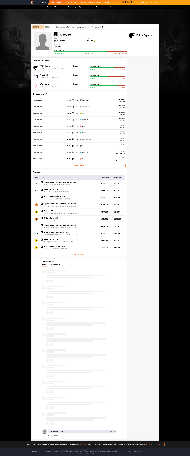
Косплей (90, 7)
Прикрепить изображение (110, 431)
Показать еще (79, 165)
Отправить (114, 431)
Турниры (82, 2)
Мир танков (62, 7)
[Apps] (138, 2)
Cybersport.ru (81, 453)
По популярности (55, 265)
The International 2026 (60, 2)
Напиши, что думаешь (57, 431)
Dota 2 (49, 7)
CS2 (55, 7)
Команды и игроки (95, 2)
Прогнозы (82, 7)
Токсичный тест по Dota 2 (103, 7)
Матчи (73, 2)
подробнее (83, 444)
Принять (160, 444)
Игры (107, 2)
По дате (44, 265)
